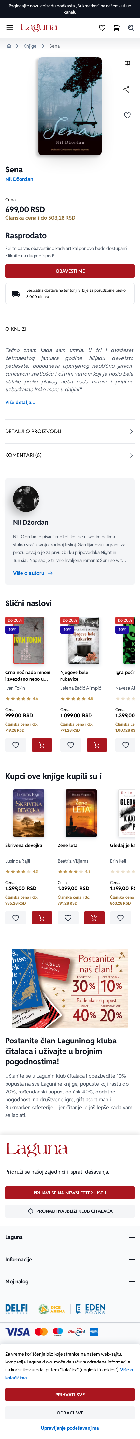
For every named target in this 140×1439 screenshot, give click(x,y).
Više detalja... (20, 402)
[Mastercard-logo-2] (41, 1332)
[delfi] (16, 1309)
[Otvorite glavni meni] (9, 27)
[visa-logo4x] (17, 1332)
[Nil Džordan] (26, 499)
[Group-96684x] (90, 1309)
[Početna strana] (40, 28)
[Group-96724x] (76, 1332)
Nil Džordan (19, 179)
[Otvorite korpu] (116, 28)
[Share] (126, 89)
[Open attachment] (127, 64)
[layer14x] (94, 1332)
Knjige (29, 46)
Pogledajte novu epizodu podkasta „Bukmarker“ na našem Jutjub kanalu (70, 9)
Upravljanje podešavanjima (70, 1428)
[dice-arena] (51, 1309)
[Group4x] (58, 1332)
